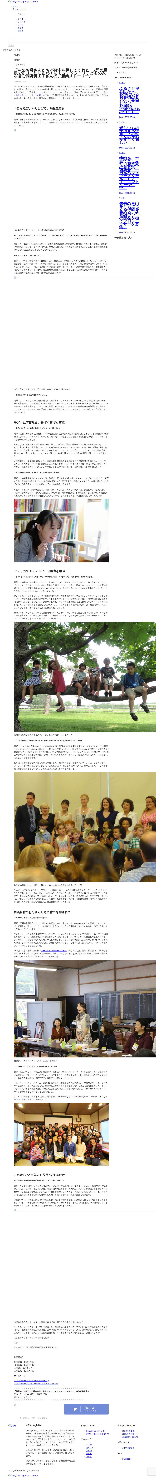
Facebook (126, 1459)
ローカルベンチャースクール (54, 951)
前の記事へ (24, 1418)
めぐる (20, 28)
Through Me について (95, 1431)
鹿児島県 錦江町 (130, 1437)
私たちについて (19, 9)
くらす (20, 19)
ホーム (16, 6)
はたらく (21, 22)
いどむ (20, 25)
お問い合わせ (128, 1448)
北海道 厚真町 (128, 1434)
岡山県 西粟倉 (128, 1431)
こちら (25, 1397)
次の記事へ (42, 1418)
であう (20, 31)
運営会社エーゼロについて (97, 1434)
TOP (33, 1418)
